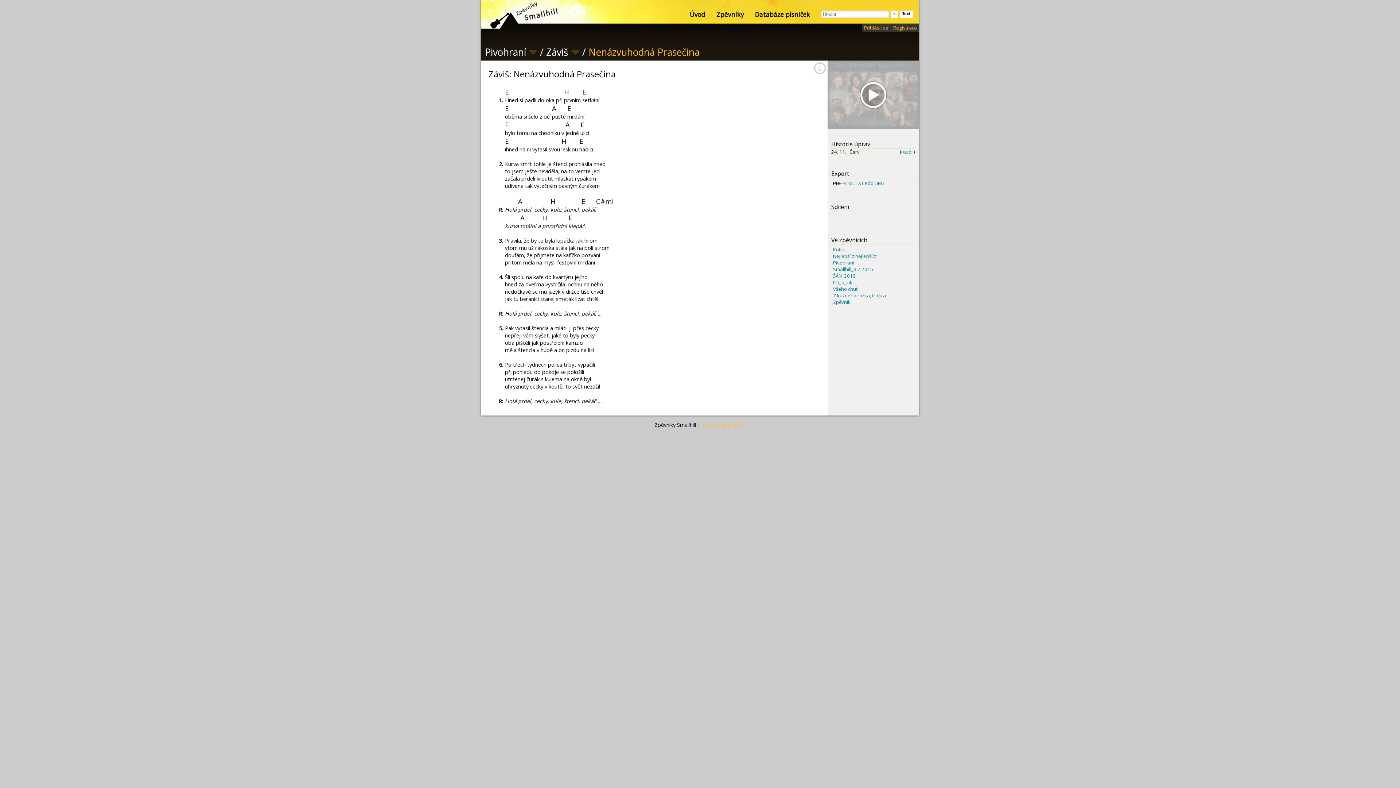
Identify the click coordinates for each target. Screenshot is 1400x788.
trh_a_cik (842, 282)
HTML (849, 183)
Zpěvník (842, 302)
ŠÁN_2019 (844, 276)
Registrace (905, 27)
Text (906, 14)
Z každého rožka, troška (859, 295)
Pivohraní (843, 262)
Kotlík (839, 249)
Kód (869, 183)
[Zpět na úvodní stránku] (517, 14)
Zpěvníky (730, 14)
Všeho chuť (845, 289)
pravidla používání (724, 424)
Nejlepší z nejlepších (855, 256)
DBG (879, 183)
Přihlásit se (876, 27)
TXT (860, 183)
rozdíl (907, 151)
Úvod (697, 14)
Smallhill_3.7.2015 (853, 269)
